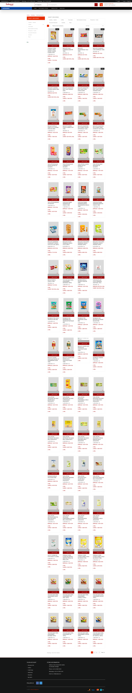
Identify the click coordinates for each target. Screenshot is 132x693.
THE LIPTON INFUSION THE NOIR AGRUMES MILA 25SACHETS (83, 439)
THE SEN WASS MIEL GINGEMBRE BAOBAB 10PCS (53, 634)
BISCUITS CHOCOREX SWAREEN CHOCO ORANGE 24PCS (83, 243)
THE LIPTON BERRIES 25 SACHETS (53, 203)
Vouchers (30, 675)
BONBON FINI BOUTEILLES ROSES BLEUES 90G (98, 319)
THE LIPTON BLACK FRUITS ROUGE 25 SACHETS (53, 165)
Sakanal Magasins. (34, 689)
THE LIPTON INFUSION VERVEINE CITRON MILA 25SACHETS (68, 478)
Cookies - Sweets (32, 22)
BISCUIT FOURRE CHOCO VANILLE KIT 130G (68, 127)
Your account (31, 662)
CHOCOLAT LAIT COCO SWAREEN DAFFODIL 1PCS (97, 281)
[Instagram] (41, 683)
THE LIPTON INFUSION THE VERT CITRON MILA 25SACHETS (68, 399)
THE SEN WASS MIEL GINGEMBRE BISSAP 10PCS (98, 596)
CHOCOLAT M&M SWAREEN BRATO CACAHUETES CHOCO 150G (83, 204)
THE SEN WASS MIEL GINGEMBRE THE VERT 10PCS (68, 596)
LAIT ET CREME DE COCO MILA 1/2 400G (53, 555)
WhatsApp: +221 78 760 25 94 (28, 1)
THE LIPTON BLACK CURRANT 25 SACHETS (68, 165)
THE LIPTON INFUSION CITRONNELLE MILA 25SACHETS (83, 399)
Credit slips (30, 670)
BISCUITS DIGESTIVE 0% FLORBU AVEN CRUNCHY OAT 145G (98, 127)
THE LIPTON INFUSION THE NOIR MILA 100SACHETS (68, 438)
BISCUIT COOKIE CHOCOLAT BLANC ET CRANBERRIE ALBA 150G (53, 360)
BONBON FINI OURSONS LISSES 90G (82, 319)
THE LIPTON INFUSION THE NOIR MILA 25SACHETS (53, 438)
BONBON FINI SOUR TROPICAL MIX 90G (53, 318)
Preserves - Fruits (32, 30)
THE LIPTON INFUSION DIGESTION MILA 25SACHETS (82, 518)
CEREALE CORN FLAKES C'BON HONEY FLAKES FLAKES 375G (52, 50)
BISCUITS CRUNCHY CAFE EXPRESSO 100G (98, 49)
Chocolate (30, 26)
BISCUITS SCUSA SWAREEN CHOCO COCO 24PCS (67, 243)
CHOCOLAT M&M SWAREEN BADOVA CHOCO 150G (98, 204)
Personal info (31, 665)
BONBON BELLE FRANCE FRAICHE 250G (82, 281)
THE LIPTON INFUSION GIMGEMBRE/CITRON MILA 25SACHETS (68, 518)
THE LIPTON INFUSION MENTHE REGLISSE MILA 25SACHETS (53, 518)
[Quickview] (55, 43)
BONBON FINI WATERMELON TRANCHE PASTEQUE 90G (68, 320)
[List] (50, 26)
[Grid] (48, 26)
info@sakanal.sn (57, 673)
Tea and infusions (32, 32)
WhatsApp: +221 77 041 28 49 (44, 1)
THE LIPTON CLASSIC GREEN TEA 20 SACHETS (83, 165)
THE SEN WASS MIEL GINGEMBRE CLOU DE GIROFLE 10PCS (98, 634)
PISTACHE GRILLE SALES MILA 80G (52, 476)
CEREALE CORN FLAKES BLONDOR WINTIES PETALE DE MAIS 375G (68, 557)
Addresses (30, 672)
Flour (29, 37)
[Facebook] (37, 683)
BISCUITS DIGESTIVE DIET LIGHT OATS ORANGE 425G (98, 89)
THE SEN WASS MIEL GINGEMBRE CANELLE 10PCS (83, 596)
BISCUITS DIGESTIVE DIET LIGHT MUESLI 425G (68, 89)
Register (129, 1)
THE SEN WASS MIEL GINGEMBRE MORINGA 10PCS (68, 281)
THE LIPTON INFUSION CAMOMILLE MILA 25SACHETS (98, 518)
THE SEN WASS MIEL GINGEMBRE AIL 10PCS (68, 634)
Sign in (125, 1)
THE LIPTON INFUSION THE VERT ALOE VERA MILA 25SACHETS (98, 399)
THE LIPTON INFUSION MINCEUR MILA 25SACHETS (98, 477)
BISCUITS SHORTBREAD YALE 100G (83, 50)
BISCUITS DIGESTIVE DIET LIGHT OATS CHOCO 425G (83, 89)
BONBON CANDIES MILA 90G (98, 358)
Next (103, 652)
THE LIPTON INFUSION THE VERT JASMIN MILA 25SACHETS (53, 399)
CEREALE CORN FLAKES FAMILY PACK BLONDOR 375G (83, 556)
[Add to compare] (52, 43)
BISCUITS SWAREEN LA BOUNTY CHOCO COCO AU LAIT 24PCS (53, 243)
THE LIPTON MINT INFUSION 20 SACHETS (98, 165)
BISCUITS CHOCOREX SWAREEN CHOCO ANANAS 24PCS (98, 243)
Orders (29, 667)
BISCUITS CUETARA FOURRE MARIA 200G (53, 88)
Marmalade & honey (33, 28)
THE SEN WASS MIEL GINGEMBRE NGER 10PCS (53, 596)
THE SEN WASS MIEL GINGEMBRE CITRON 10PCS (83, 634)
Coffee (29, 24)
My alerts (30, 677)
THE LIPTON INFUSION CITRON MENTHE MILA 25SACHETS (98, 439)
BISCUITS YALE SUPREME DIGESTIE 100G (68, 50)
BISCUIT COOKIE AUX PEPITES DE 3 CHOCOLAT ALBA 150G (68, 360)
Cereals (30, 34)
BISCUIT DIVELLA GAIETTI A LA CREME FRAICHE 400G (53, 127)
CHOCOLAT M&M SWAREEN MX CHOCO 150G (67, 204)
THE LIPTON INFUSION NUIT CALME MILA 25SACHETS (82, 478)
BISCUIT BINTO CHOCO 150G (52, 280)
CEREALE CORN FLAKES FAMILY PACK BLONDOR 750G (98, 556)
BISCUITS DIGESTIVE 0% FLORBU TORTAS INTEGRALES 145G (83, 127)
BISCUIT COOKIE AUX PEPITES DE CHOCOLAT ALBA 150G (83, 348)
